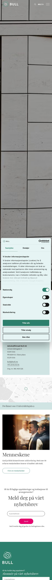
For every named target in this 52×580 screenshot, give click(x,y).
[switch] (45, 297)
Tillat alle (26, 323)
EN (42, 4)
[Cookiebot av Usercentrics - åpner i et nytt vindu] (38, 241)
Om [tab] (42, 248)
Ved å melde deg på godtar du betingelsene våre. (27, 526)
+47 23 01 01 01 (13, 364)
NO (39, 4)
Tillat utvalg (26, 330)
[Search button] (35, 4)
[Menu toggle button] (48, 4)
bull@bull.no (12, 361)
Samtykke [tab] (9, 248)
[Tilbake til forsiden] (10, 4)
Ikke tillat (26, 337)
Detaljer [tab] (26, 248)
